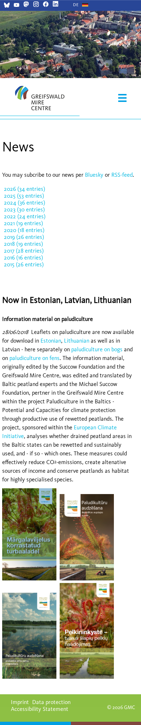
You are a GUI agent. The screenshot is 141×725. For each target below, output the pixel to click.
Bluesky (95, 174)
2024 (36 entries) (24, 202)
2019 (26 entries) (24, 236)
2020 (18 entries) (24, 230)
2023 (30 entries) (24, 209)
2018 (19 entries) (23, 243)
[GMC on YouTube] (16, 6)
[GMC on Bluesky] (7, 6)
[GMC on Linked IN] (55, 4)
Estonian (50, 340)
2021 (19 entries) (23, 223)
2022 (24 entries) (25, 216)
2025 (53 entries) (24, 195)
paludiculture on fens (34, 358)
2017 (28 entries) (24, 250)
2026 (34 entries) (24, 188)
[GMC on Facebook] (46, 4)
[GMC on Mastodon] (26, 4)
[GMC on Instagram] (36, 4)
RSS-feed (122, 174)
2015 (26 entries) (24, 264)
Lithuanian (77, 340)
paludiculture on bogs (97, 349)
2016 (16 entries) (23, 257)
